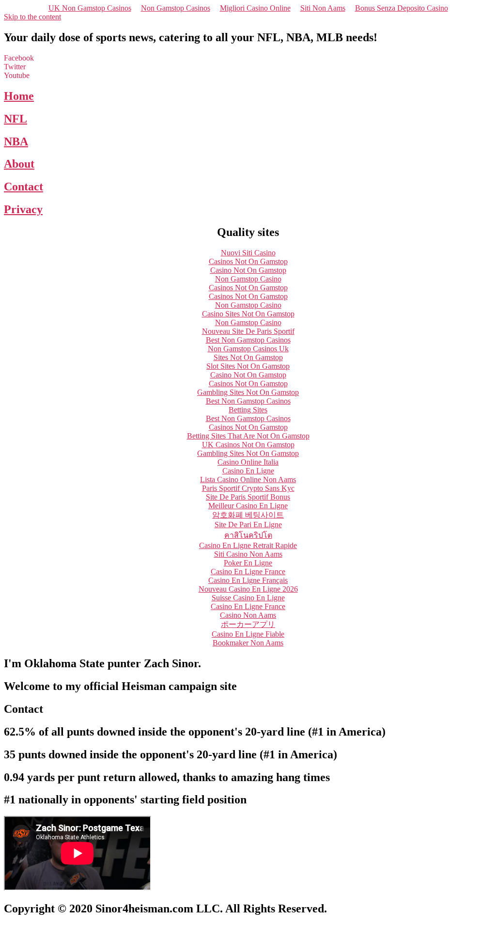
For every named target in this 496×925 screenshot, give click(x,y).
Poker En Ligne (248, 563)
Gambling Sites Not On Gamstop (248, 392)
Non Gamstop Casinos (175, 8)
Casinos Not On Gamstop (248, 261)
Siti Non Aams (322, 8)
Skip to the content (32, 17)
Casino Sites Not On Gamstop (248, 314)
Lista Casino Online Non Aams (248, 479)
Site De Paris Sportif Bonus (248, 497)
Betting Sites (248, 410)
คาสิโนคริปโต (248, 535)
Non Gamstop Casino (248, 279)
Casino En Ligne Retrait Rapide (248, 545)
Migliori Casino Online (255, 8)
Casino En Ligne (248, 471)
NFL (15, 118)
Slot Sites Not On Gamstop (248, 366)
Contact (23, 186)
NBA (16, 141)
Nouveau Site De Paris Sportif (248, 331)
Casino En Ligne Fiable (248, 634)
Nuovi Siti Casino (248, 253)
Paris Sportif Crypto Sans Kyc (248, 488)
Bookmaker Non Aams (248, 643)
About (19, 163)
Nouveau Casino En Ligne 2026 (248, 589)
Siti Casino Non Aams (248, 554)
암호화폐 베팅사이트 (248, 515)
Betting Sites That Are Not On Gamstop (248, 436)
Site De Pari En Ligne (248, 524)
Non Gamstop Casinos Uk (248, 349)
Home (19, 96)
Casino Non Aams (248, 615)
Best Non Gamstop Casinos (248, 340)
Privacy (23, 209)
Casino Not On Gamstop (248, 270)
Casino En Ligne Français (248, 580)
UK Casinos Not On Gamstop (248, 444)
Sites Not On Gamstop (248, 357)
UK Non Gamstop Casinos (89, 8)
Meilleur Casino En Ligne (248, 506)
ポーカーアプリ (248, 624)
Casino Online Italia (248, 462)
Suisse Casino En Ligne (248, 598)
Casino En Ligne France (248, 571)
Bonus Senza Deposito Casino (401, 8)
